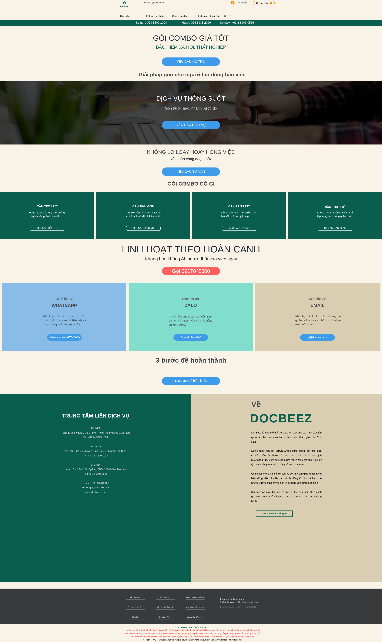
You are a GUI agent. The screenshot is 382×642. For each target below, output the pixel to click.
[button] (191, 381)
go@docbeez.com (99, 487)
